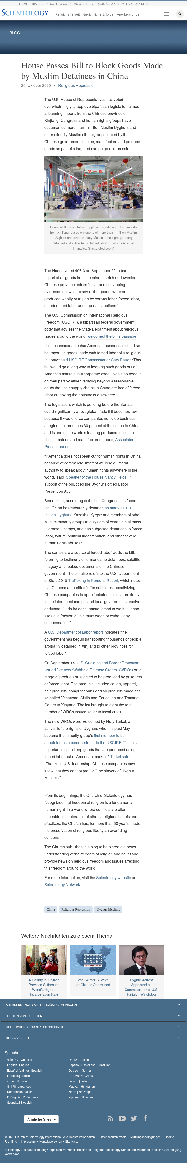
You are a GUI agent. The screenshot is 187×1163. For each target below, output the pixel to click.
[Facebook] (145, 1118)
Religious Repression (77, 85)
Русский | (81, 1097)
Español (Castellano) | (90, 1065)
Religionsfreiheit (67, 14)
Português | (22, 1097)
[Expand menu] (93, 1004)
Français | (18, 1075)
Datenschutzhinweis (113, 1137)
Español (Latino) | (24, 1070)
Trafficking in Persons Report (93, 580)
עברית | (17, 1081)
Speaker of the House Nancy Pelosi (97, 477)
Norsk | (81, 1092)
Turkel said (119, 756)
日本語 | (19, 1086)
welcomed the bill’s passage (111, 336)
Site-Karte (71, 1141)
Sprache (12, 1052)
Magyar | (82, 1086)
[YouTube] (122, 1118)
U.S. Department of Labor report (75, 632)
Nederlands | (20, 1092)
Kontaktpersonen (50, 1141)
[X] (134, 1118)
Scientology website (113, 877)
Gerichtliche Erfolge (98, 14)
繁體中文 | (19, 1059)
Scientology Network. (62, 884)
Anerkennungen (129, 14)
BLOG (14, 33)
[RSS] (110, 1118)
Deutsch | (81, 1070)
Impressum (28, 1141)
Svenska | (19, 1102)
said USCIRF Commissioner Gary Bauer (95, 360)
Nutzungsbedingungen (145, 1137)
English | (18, 1065)
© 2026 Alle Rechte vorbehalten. (50, 1137)
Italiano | (79, 1081)
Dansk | (79, 1059)
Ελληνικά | (81, 1075)
